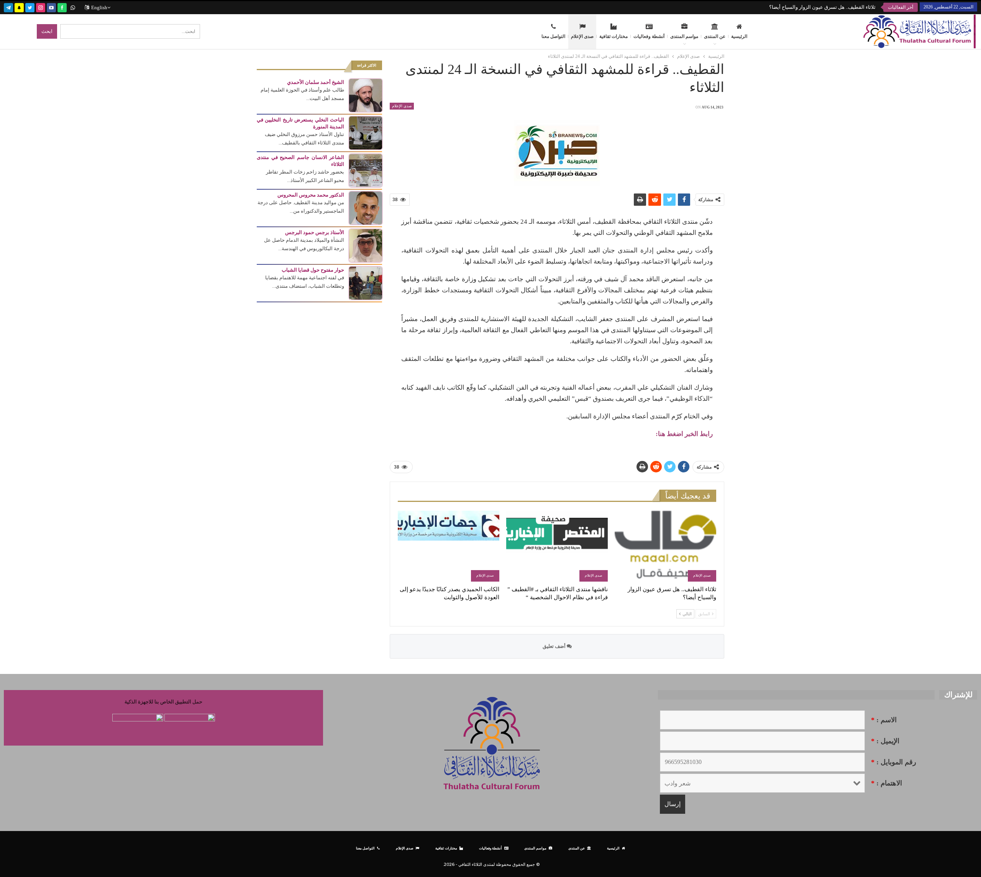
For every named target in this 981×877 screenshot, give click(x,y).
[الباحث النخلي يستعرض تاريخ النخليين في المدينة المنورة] (365, 132)
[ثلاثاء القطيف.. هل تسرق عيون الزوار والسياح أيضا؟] (665, 546)
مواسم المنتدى (684, 36)
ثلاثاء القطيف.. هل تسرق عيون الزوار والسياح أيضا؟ (822, 7)
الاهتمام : (886, 783)
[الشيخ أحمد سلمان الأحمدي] (365, 95)
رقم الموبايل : (893, 762)
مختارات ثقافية (613, 36)
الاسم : (884, 720)
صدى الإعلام (582, 36)
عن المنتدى (714, 36)
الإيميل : (885, 741)
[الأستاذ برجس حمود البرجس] (365, 245)
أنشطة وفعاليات (648, 36)
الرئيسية (739, 36)
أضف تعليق (555, 646)
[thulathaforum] (62, 6)
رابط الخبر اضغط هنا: (684, 434)
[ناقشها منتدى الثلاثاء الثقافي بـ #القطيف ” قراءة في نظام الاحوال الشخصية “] (557, 546)
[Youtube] (51, 6)
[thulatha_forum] (40, 6)
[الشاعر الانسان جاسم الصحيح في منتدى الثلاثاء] (365, 170)
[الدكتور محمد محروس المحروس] (365, 207)
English (99, 7)
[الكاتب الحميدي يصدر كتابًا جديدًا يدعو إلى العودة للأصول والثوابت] (448, 546)
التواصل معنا (553, 36)
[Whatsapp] (72, 6)
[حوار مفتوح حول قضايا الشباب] (365, 282)
